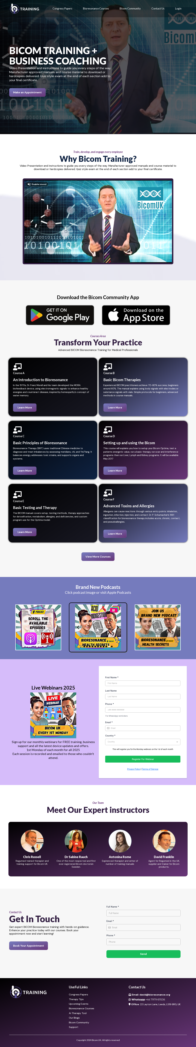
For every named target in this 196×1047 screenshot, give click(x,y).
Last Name (111, 690)
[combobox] (142, 742)
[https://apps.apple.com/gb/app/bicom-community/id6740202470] (136, 315)
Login (178, 8)
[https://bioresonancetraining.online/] (38, 992)
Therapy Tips (76, 999)
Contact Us (157, 8)
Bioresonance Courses (96, 8)
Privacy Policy (133, 769)
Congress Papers (62, 8)
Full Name (112, 906)
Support (73, 1027)
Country (110, 735)
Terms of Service (150, 769)
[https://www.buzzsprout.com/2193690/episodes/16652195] (98, 627)
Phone (109, 704)
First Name (112, 677)
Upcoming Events (78, 1003)
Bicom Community (130, 8)
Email (109, 722)
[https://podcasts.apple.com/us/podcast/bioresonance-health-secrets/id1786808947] (38, 627)
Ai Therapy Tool (78, 1013)
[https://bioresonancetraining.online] (24, 8)
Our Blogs (74, 1017)
